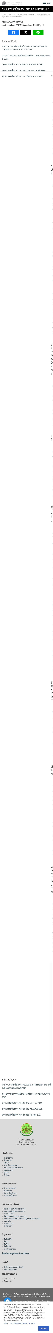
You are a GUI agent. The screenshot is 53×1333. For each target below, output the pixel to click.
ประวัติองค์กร (8, 1157)
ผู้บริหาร (6, 1172)
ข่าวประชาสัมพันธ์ (9, 1188)
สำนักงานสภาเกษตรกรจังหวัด (13, 1267)
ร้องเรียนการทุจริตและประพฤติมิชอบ (15, 1253)
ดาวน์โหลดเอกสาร (10, 1248)
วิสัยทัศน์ (6, 1162)
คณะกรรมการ (8, 1170)
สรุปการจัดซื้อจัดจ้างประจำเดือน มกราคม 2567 (22, 65)
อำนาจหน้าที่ (8, 1160)
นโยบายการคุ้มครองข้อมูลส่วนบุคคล (19, 1323)
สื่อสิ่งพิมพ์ (7, 1246)
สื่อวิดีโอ (6, 1241)
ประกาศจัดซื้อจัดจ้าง (43, 14)
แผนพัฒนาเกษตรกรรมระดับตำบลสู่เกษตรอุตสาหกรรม (21, 1218)
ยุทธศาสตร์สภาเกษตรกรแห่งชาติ (15, 1208)
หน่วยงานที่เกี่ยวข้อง (10, 1269)
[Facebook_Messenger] (7, 1301)
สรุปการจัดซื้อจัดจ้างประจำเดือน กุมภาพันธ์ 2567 (23, 70)
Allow (43, 1328)
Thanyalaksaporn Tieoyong (25, 14)
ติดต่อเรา (7, 1175)
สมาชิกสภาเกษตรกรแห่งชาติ (13, 1167)
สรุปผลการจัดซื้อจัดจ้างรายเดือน (12, 16)
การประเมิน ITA (9, 1223)
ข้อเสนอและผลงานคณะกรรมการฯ (15, 1216)
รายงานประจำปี (9, 1213)
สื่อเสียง (6, 1244)
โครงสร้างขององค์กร (11, 1165)
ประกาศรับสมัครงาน (10, 1193)
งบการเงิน (7, 1221)
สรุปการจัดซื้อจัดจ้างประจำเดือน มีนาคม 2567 (22, 76)
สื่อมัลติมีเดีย (8, 1239)
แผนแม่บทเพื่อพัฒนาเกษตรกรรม (14, 1211)
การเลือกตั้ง (8, 1225)
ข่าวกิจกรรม (8, 1190)
